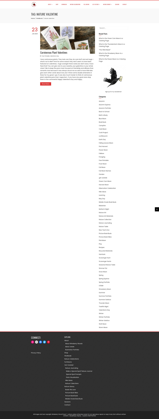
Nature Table (103, 227)
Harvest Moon (104, 185)
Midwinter (102, 206)
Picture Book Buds (105, 233)
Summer (102, 293)
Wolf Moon (102, 324)
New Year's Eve (104, 230)
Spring (101, 275)
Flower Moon (103, 150)
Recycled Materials (105, 251)
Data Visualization (72, 377)
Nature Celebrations (75, 4)
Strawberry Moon (105, 289)
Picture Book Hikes (105, 237)
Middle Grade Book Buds (107, 202)
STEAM (101, 286)
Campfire (102, 126)
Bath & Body (103, 115)
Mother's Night (104, 209)
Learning (102, 195)
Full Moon (102, 167)
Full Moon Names (105, 171)
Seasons (117, 4)
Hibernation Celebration (107, 188)
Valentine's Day (54, 56)
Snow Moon (103, 272)
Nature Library (107, 4)
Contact (124, 4)
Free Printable (46, 56)
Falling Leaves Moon (106, 143)
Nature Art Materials (106, 216)
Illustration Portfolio (72, 350)
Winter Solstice (104, 320)
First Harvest (103, 146)
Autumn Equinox (104, 105)
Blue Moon (102, 119)
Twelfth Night (103, 307)
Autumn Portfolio (105, 108)
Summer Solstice (105, 300)
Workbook (64, 4)
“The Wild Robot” (105, 50)
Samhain (102, 254)
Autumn (102, 101)
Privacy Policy (36, 353)
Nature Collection (105, 220)
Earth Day (102, 139)
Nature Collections (72, 383)
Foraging (102, 157)
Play (100, 244)
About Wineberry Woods (73, 344)
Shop (57, 4)
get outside (103, 178)
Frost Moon (103, 164)
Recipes (101, 247)
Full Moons (86, 4)
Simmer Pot (103, 268)
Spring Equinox (104, 279)
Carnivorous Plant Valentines (53, 52)
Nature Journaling (105, 223)
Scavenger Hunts (105, 261)
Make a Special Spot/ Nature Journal (79, 371)
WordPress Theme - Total (78, 416)
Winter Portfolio (104, 317)
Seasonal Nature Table (107, 265)
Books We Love (70, 390)
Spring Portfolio (104, 282)
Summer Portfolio (105, 296)
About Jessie (69, 347)
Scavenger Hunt (104, 258)
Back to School (104, 112)
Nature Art (102, 213)
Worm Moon (103, 327)
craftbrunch (103, 136)
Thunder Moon (104, 303)
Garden (101, 174)
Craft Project (103, 133)
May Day (102, 199)
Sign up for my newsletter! (113, 92)
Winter (101, 313)
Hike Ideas (102, 192)
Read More (45, 84)
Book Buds (102, 122)
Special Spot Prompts (73, 374)
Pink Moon (102, 240)
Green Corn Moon (105, 181)
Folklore (101, 153)
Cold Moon (102, 129)
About (49, 4)
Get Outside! (96, 4)
